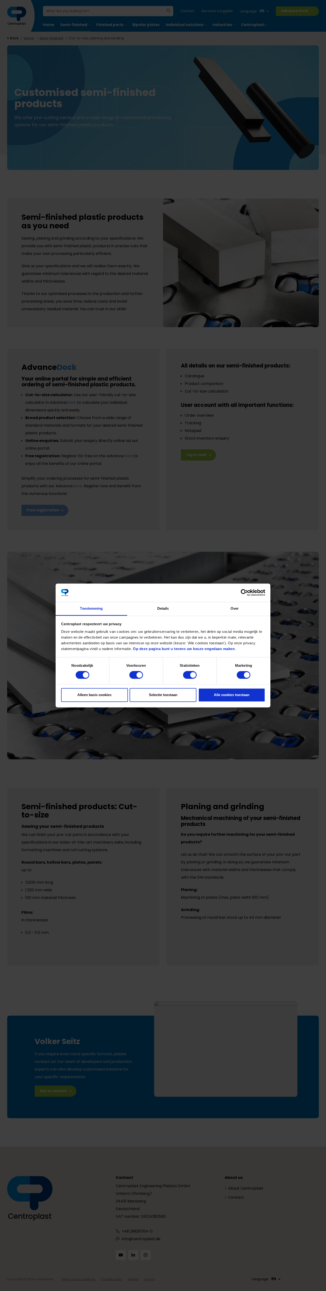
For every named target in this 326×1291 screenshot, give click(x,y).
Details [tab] (163, 608)
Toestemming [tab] (91, 608)
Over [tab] (235, 608)
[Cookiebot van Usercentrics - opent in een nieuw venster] (244, 592)
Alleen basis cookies (94, 695)
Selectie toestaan (163, 695)
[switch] (136, 675)
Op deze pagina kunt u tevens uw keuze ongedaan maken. (184, 649)
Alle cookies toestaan (231, 695)
